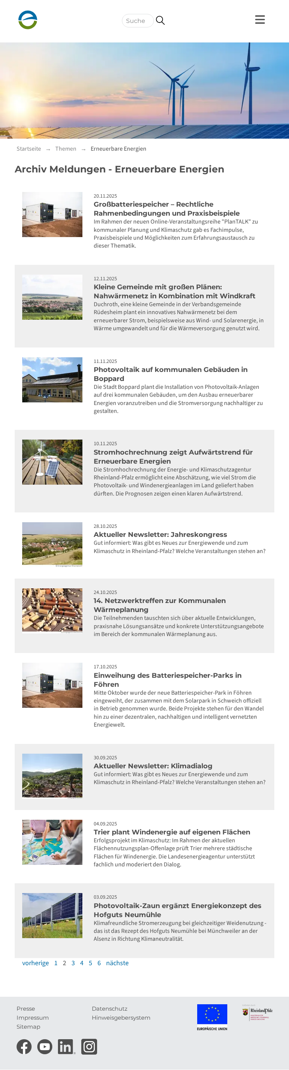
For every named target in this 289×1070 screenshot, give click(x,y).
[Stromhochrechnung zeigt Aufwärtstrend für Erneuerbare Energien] (54, 462)
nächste (117, 963)
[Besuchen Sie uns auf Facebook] (25, 1044)
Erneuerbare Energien (118, 149)
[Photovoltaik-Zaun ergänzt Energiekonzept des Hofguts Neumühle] (54, 915)
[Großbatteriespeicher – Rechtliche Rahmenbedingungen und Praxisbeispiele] (54, 214)
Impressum (33, 1017)
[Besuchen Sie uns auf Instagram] (89, 1044)
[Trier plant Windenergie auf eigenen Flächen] (54, 842)
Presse (26, 1008)
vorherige (35, 963)
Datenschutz (110, 1008)
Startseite (29, 149)
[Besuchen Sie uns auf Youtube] (45, 1044)
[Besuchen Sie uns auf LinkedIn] (68, 1044)
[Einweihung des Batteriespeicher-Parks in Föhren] (54, 685)
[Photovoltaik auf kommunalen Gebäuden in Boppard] (54, 379)
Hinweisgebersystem (121, 1017)
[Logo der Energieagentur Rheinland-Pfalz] (52, 20)
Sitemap (28, 1026)
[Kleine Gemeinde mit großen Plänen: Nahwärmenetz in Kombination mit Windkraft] (54, 297)
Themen (65, 149)
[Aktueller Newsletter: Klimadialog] (54, 776)
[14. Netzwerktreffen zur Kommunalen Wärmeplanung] (54, 610)
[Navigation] (261, 19)
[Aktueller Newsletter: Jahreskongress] (54, 544)
